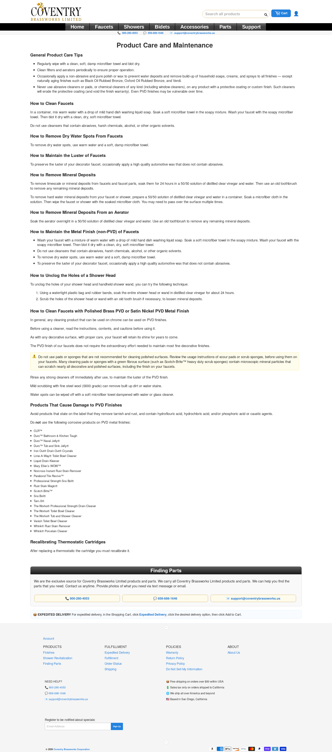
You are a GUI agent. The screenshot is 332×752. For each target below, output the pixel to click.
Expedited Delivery (117, 652)
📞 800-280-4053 (55, 687)
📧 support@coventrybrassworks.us (66, 699)
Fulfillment (111, 658)
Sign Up (117, 726)
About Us (234, 652)
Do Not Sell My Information (184, 669)
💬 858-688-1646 (55, 693)
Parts (225, 27)
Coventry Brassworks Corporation (72, 749)
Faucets (104, 27)
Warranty (172, 652)
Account (48, 638)
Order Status (113, 663)
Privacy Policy (175, 663)
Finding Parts (52, 663)
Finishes (48, 652)
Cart (283, 13)
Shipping (110, 669)
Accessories (194, 27)
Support (251, 27)
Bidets (162, 27)
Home (77, 27)
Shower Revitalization (57, 658)
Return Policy (175, 658)
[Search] (264, 14)
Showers (134, 27)
